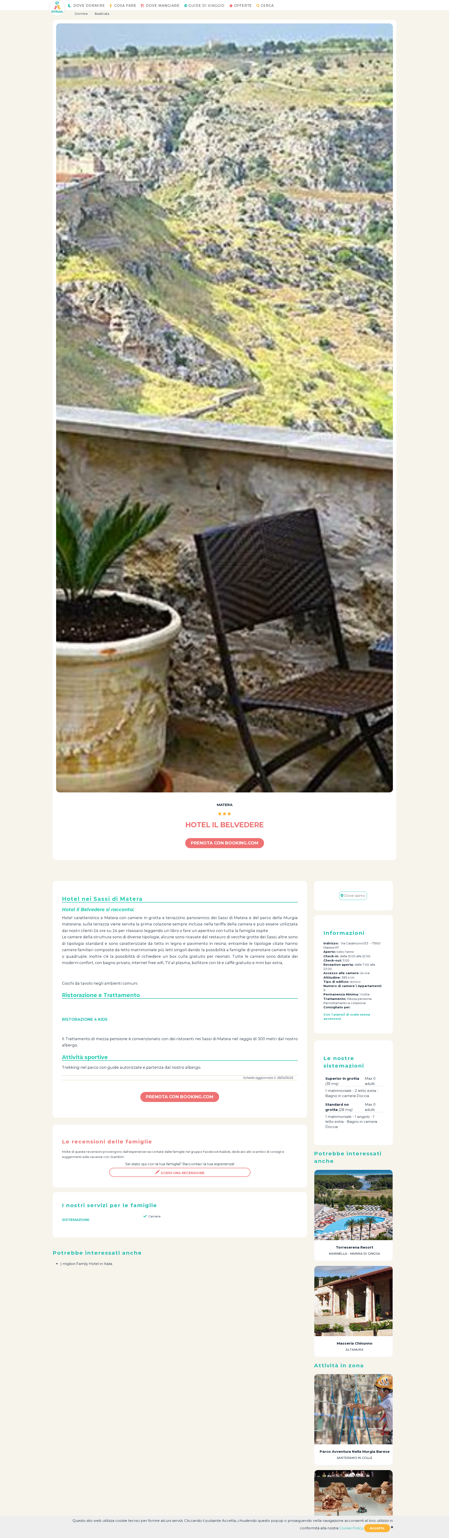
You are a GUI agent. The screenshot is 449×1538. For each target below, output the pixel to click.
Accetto (377, 1528)
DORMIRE (89, 6)
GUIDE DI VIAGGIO (206, 6)
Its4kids (224, 1152)
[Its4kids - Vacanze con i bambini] (57, 7)
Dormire (81, 13)
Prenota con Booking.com (224, 843)
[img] (392, 1527)
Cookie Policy (351, 1528)
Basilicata (102, 13)
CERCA (267, 6)
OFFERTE (243, 6)
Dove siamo (354, 895)
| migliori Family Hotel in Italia (86, 1263)
